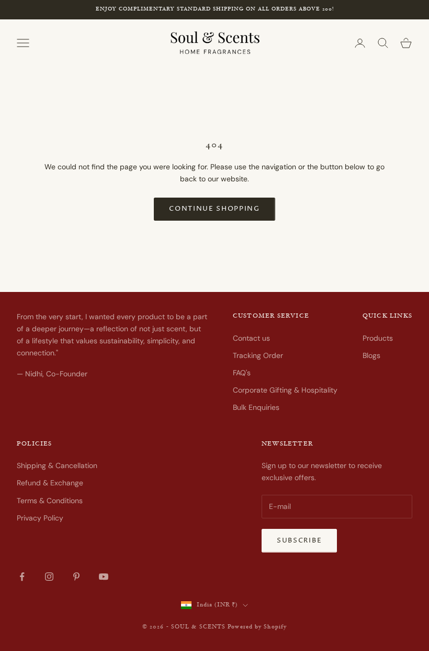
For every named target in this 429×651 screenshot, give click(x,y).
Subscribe (299, 540)
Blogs (371, 355)
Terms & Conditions (50, 500)
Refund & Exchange (50, 482)
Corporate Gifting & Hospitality (285, 390)
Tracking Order (258, 355)
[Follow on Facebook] (22, 576)
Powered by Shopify (257, 627)
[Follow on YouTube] (103, 576)
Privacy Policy (40, 518)
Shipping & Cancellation (57, 465)
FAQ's (242, 372)
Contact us (251, 338)
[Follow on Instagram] (49, 576)
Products (378, 338)
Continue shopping (214, 208)
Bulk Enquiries (256, 407)
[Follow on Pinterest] (76, 576)
